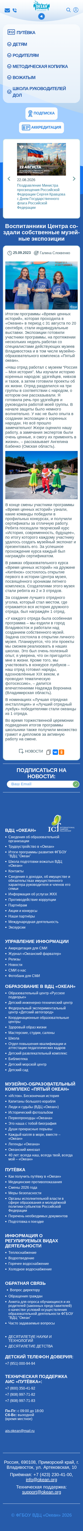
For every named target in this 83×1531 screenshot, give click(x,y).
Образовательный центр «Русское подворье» (36, 995)
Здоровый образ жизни (27, 1027)
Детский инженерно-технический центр (40, 1003)
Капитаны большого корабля (32, 1101)
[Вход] (76, 10)
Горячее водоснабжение (28, 1264)
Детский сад (18, 1070)
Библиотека (18, 1059)
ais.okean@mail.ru (20, 1431)
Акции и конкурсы (22, 911)
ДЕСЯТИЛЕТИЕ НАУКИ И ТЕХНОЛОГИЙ (30, 1339)
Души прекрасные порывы (30, 1129)
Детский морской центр (27, 1064)
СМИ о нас (17, 970)
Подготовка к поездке (26, 1221)
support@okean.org (41, 1492)
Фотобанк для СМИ (24, 976)
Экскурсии (16, 927)
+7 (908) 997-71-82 (20, 1394)
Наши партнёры (21, 916)
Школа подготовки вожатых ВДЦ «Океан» (35, 863)
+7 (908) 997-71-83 (20, 1401)
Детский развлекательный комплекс (37, 1053)
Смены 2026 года (22, 1187)
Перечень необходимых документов (38, 1216)
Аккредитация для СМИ (27, 948)
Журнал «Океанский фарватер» (34, 954)
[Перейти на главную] (41, 6)
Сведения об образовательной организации (33, 839)
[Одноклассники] (61, 752)
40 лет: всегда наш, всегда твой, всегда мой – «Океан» (40, 1157)
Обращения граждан (25, 1296)
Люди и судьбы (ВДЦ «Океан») (33, 1107)
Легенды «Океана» (24, 1144)
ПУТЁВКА (26, 32)
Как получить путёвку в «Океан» (34, 1176)
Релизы (14, 959)
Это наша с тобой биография (32, 1123)
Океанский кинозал (24, 1150)
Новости (15, 965)
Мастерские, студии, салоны (31, 1033)
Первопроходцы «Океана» (30, 1118)
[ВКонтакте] (55, 752)
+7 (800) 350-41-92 (20, 1388)
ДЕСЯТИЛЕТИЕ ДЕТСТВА (30, 1346)
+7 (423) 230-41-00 (14, 10)
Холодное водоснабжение (30, 1269)
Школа (13, 1038)
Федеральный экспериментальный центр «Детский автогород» (37, 1010)
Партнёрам (17, 905)
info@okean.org (7, 10)
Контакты (16, 871)
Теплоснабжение (22, 1252)
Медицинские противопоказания (35, 1182)
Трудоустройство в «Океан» (31, 846)
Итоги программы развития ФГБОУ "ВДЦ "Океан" (37, 854)
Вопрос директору (25, 1290)
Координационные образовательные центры (38, 1020)
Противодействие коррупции (32, 900)
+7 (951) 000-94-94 (20, 1363)
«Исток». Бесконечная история (33, 1096)
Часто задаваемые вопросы (31, 1323)
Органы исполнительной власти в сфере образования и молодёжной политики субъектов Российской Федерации (37, 1204)
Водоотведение (21, 1258)
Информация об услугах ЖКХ (32, 894)
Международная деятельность (33, 922)
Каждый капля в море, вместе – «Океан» (34, 1136)
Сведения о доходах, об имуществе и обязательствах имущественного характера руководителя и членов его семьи (39, 882)
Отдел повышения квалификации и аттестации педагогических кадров (37, 1046)
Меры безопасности (24, 1193)
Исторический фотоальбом (30, 1112)
